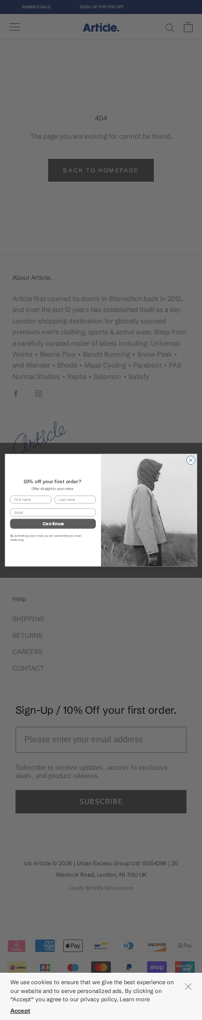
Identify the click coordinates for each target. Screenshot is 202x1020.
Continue (53, 524)
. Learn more (134, 999)
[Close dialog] (190, 460)
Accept (20, 1010)
